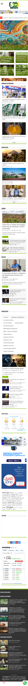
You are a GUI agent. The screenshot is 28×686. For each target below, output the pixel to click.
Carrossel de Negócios (7, 84)
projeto (13, 505)
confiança (20, 493)
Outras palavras (7, 334)
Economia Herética (8, 320)
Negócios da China (8, 345)
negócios (14, 501)
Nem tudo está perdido (7, 181)
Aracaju (5, 492)
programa (4, 505)
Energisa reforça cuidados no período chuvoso (17, 623)
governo (22, 498)
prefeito (9, 503)
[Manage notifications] (4, 682)
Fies (12, 498)
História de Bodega (8, 351)
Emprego (9, 496)
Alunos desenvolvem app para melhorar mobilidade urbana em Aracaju (17, 617)
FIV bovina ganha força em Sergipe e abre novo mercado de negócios (17, 666)
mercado (4, 501)
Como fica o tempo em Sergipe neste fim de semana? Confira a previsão (13, 227)
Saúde (3, 507)
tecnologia (20, 507)
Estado (9, 498)
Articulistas (4, 147)
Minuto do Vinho (7, 340)
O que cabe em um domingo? (15, 647)
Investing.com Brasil (18, 583)
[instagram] (19, 542)
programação (9, 505)
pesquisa (16, 502)
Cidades (3, 209)
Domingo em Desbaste (17, 317)
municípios (9, 501)
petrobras (21, 502)
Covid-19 (14, 495)
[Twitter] (14, 542)
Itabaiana (17, 499)
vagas (14, 509)
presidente (19, 503)
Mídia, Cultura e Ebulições (10, 331)
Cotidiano (6, 317)
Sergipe (9, 507)
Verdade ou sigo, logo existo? (16, 394)
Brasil (12, 493)
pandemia (11, 502)
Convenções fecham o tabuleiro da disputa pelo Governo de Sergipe (14, 275)
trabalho (4, 509)
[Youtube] (17, 542)
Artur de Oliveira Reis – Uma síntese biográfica (7, 71)
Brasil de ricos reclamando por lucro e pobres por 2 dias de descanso (16, 403)
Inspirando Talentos (8, 337)
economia (20, 495)
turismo (8, 509)
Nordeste (19, 501)
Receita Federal (19, 505)
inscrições (7, 499)
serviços (15, 507)
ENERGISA (4, 498)
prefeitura (14, 503)
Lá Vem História (7, 323)
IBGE (3, 499)
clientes (15, 493)
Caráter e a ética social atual (12, 368)
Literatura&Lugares (8, 325)
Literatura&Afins (19, 323)
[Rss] (8, 542)
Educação (4, 496)
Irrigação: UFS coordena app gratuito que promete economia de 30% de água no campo (18, 602)
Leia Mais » (5, 236)
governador (16, 498)
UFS (11, 509)
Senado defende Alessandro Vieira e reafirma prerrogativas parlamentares (17, 292)
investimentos (12, 499)
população (4, 503)
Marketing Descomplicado (10, 328)
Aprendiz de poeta (6, 48)
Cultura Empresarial (8, 342)
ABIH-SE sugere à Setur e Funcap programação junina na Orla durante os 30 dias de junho (18, 630)
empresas (13, 496)
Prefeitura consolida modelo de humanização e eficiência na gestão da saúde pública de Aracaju (17, 610)
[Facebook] (11, 542)
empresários (18, 496)
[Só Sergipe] (14, 5)
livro (21, 499)
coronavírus (6, 495)
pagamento (4, 502)
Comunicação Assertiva (9, 348)
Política (3, 257)
